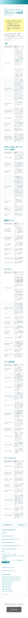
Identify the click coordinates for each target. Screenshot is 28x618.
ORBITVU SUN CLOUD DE (6, 589)
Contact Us (15, 609)
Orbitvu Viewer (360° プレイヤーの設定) (13, 148)
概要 (3, 551)
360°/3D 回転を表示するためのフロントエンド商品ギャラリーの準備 (13, 556)
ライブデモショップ (6, 564)
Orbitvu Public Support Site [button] (7, 1)
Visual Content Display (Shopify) (17, 10)
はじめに (4, 533)
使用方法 (4, 558)
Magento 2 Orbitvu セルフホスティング (10, 539)
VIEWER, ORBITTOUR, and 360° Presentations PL (11, 577)
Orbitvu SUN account (19, 59)
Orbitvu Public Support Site (9, 9)
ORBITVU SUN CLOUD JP (6, 588)
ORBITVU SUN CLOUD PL (6, 586)
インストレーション (6, 553)
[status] (14, 25)
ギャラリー (8, 269)
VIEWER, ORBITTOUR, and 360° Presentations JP (11, 580)
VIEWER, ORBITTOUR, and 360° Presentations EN (11, 578)
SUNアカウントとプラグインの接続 (9, 554)
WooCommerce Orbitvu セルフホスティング (11, 545)
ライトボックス (10, 458)
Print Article (5, 594)
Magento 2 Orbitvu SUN (7, 536)
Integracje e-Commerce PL (7, 583)
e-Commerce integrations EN (7, 581)
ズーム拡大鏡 (9, 362)
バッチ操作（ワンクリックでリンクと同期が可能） (12, 560)
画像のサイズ (9, 220)
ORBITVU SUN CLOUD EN (6, 584)
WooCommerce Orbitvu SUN (8, 542)
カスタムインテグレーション (8, 570)
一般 (5, 43)
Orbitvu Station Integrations (7, 591)
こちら (17, 98)
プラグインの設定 (13, 12)
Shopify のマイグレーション (8, 567)
